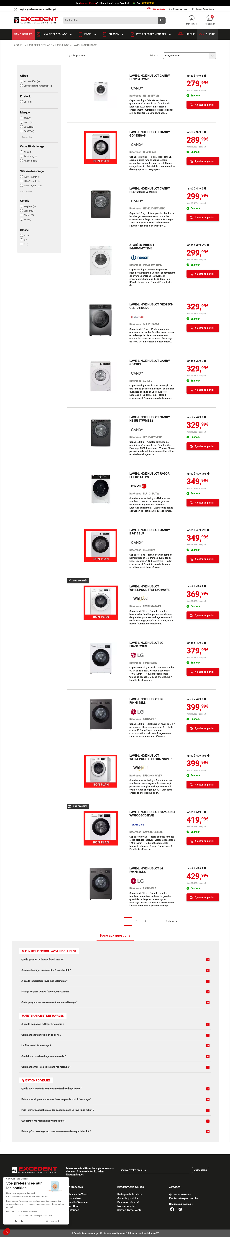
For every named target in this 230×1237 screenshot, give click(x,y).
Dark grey (30, 210)
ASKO (28, 122)
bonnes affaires (88, 3)
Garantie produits (127, 1198)
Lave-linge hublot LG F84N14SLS (146, 700)
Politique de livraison (129, 1194)
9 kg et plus (31, 161)
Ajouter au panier (204, 104)
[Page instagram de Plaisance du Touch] (180, 1209)
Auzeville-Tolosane (77, 1202)
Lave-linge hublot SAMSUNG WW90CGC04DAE (152, 813)
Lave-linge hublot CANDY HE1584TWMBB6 (149, 418)
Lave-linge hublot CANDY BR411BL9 (149, 531)
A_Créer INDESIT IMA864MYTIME (141, 246)
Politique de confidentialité (139, 1233)
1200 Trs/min (32, 181)
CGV (156, 1233)
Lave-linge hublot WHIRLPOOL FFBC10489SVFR (150, 757)
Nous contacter (126, 1206)
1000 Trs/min (32, 177)
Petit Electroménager (154, 34)
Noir (27, 219)
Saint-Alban (72, 1206)
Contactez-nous (180, 9)
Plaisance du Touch (77, 1194)
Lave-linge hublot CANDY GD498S (149, 362)
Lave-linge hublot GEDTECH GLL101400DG (151, 306)
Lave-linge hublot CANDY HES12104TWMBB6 (149, 190)
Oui (28, 102)
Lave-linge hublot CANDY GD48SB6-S (149, 133)
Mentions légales (115, 1233)
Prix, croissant (190, 56)
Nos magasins (158, 9)
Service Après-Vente (204, 9)
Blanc (29, 215)
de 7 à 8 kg (30, 156)
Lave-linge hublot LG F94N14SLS (146, 870)
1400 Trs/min (33, 185)
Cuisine (210, 34)
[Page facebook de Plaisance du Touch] (172, 1209)
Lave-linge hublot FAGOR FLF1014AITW (149, 475)
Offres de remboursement (38, 86)
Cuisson (117, 34)
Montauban (72, 1210)
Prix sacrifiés (23, 34)
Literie (190, 34)
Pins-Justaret (74, 1198)
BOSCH (29, 127)
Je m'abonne (200, 1170)
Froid (90, 34)
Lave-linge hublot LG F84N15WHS (146, 644)
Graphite (30, 206)
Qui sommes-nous (180, 1194)
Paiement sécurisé (128, 1202)
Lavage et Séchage (58, 34)
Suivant (172, 921)
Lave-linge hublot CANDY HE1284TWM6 (149, 77)
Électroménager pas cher (184, 1198)
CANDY (29, 131)
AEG (27, 118)
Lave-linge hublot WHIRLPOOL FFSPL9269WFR (149, 588)
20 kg (28, 152)
